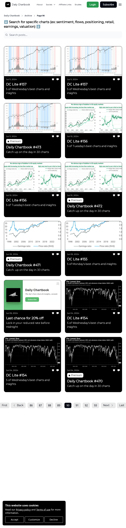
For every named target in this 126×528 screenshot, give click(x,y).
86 (31, 405)
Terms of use (43, 509)
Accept (14, 519)
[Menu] (120, 4)
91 (77, 405)
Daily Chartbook (12, 15)
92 (86, 405)
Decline (54, 519)
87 (40, 405)
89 (58, 405)
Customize (34, 519)
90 (67, 405)
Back (20, 405)
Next (106, 405)
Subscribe (108, 4)
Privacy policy (23, 509)
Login (92, 4)
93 (95, 405)
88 (49, 405)
